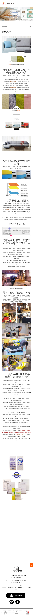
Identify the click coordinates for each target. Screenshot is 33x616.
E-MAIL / (8, 585)
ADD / (8, 580)
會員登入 (16, 614)
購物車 (27, 613)
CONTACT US (18, 595)
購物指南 (5, 614)
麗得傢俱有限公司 (11, 4)
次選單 (5, 27)
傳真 (12, 577)
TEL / (8, 575)
